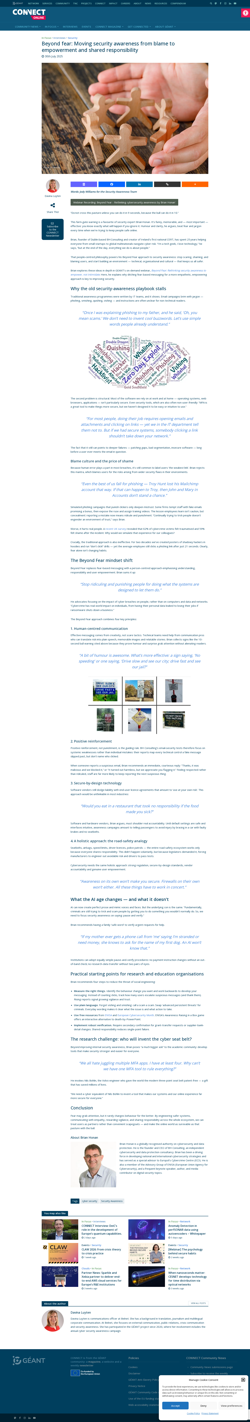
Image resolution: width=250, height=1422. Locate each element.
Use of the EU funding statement (147, 1398)
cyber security (89, 1201)
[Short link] (167, 184)
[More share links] (195, 184)
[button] (245, 13)
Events (86, 26)
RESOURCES (161, 3)
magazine (94, 1361)
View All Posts (198, 1303)
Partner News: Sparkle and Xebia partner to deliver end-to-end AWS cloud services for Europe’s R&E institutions (102, 1278)
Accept (175, 1405)
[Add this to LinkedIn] (139, 184)
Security (73, 37)
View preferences (231, 1405)
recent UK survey (115, 528)
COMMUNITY (63, 3)
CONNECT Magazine (108, 26)
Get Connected (138, 26)
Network (185, 1221)
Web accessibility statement (145, 1405)
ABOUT (137, 3)
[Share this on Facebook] (111, 184)
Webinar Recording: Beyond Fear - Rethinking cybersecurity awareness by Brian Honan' (124, 202)
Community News (26, 26)
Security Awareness (112, 1201)
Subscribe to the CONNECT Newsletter (52, 231)
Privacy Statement (210, 1413)
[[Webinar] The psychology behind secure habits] (146, 1253)
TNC (75, 3)
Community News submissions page (211, 1367)
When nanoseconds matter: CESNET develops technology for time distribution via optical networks (187, 1278)
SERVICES (47, 3)
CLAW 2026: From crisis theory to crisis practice (101, 1251)
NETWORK (33, 3)
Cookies (133, 1367)
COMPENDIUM (178, 3)
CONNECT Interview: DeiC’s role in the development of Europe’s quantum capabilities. (102, 1229)
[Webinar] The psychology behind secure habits (185, 1251)
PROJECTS (86, 3)
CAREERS (125, 3)
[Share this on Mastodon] (84, 184)
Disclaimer (134, 1373)
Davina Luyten (53, 196)
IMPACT (113, 3)
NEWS (148, 3)
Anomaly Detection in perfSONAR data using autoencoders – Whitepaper (187, 1229)
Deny (204, 1405)
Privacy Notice (136, 1386)
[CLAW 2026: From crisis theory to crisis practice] (60, 1253)
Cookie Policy (193, 1413)
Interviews (70, 26)
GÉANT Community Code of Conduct (149, 1392)
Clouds (86, 1268)
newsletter (86, 1365)
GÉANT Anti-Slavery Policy (143, 1379)
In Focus (50, 26)
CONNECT (100, 3)
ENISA (108, 1015)
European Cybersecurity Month (136, 1015)
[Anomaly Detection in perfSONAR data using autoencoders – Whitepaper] (146, 1229)
